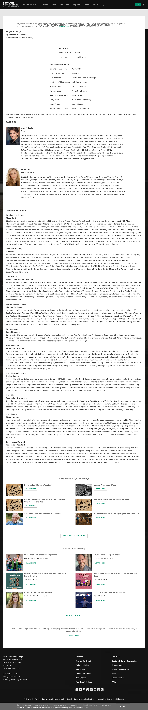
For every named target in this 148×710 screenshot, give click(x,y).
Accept (123, 706)
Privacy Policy (62, 708)
